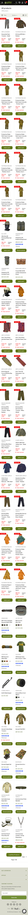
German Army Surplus (6, 299)
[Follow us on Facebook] (8, 904)
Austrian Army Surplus (19, 796)
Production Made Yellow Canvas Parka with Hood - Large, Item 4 (21, 587)
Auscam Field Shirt (20, 729)
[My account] (22, 2)
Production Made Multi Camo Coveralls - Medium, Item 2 (6, 102)
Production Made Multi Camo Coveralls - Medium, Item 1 (21, 68)
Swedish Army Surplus (21, 475)
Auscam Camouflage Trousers (6, 729)
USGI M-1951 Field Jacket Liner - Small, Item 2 (21, 444)
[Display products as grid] (23, 15)
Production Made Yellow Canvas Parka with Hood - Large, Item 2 (6, 552)
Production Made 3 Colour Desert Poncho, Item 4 (6, 586)
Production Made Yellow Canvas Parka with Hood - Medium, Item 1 (21, 304)
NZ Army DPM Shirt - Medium (21, 35)
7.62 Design (18, 654)
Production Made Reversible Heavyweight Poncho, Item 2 (20, 552)
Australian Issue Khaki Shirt (5, 799)
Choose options (21, 250)
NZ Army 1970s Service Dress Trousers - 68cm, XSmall (20, 409)
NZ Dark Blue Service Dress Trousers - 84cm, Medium (21, 515)
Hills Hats (3, 233)
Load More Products (14, 854)
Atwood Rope (4, 618)
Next (23, 857)
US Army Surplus (20, 440)
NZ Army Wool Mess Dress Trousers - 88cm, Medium (6, 445)
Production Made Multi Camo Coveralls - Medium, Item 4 (21, 170)
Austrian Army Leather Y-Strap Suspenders (20, 835)
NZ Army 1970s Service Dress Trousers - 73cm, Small (5, 516)
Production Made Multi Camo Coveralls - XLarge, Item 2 (6, 136)
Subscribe (14, 897)
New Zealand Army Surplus (5, 404)
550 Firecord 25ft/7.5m (19, 621)
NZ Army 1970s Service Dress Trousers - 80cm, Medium (5, 409)
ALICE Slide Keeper (6, 693)
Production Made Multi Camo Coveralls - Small (21, 204)
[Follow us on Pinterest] (14, 904)
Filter (5, 15)
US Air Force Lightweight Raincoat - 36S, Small (6, 479)
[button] (24, 911)
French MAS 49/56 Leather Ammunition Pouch (21, 272)
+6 (23, 697)
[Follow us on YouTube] (17, 904)
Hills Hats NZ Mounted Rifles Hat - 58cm (6, 237)
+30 (10, 661)
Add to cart (7, 45)
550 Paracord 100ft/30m (4, 657)
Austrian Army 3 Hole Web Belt (21, 799)
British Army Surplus (6, 369)
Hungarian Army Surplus (19, 234)
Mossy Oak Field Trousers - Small (5, 35)
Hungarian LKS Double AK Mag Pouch (21, 238)
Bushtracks (18, 762)
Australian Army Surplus (5, 796)
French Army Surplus (21, 268)
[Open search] (16, 2)
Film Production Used (21, 31)
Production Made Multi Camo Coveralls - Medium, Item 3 (6, 170)
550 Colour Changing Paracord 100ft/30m (6, 621)
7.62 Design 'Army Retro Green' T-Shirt (21, 657)
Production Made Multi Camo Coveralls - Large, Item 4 (21, 136)
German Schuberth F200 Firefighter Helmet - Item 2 (6, 303)
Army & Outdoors (5, 31)
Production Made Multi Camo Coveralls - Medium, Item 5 (6, 204)
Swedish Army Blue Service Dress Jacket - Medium (20, 479)
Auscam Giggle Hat (6, 764)
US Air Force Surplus (6, 475)
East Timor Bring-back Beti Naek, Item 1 (6, 339)
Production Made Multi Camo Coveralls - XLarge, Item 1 (21, 102)
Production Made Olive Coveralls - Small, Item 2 (5, 68)
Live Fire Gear (19, 618)
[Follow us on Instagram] (11, 904)
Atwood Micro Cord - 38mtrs (21, 693)
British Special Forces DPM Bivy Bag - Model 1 (6, 373)
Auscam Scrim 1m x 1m (20, 765)
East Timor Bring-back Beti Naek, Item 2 (21, 339)
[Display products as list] (26, 15)
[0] (25, 2)
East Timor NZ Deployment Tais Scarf (20, 373)
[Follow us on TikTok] (20, 904)
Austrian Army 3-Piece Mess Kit (5, 834)
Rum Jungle (4, 726)
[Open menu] (2, 2)
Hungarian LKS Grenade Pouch (5, 273)
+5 (9, 625)
